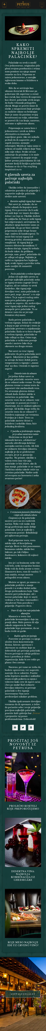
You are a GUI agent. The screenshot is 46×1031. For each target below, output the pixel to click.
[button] (15, 727)
